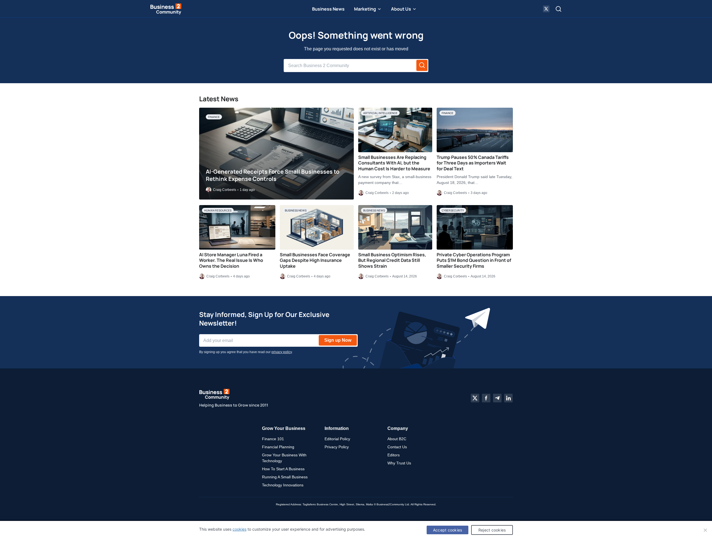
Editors (393, 455)
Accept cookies (447, 530)
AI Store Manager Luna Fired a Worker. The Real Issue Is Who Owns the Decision (231, 260)
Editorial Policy (337, 439)
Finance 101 (273, 439)
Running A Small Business (285, 477)
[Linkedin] (508, 398)
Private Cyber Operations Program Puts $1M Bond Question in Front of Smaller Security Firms (474, 260)
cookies (239, 529)
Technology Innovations (282, 485)
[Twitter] (475, 398)
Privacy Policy (337, 447)
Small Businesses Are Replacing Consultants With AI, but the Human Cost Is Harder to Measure (394, 163)
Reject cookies (492, 530)
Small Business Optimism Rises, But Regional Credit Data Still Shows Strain (392, 260)
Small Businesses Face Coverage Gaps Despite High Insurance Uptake (315, 260)
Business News (328, 9)
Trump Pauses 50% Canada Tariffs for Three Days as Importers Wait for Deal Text (473, 163)
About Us (401, 9)
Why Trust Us (399, 463)
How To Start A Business (283, 469)
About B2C (396, 439)
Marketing (365, 9)
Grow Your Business (283, 428)
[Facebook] (486, 398)
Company (397, 428)
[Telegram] (497, 398)
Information (337, 428)
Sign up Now (337, 340)
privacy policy (281, 352)
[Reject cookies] (705, 530)
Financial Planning (278, 447)
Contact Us (397, 447)
